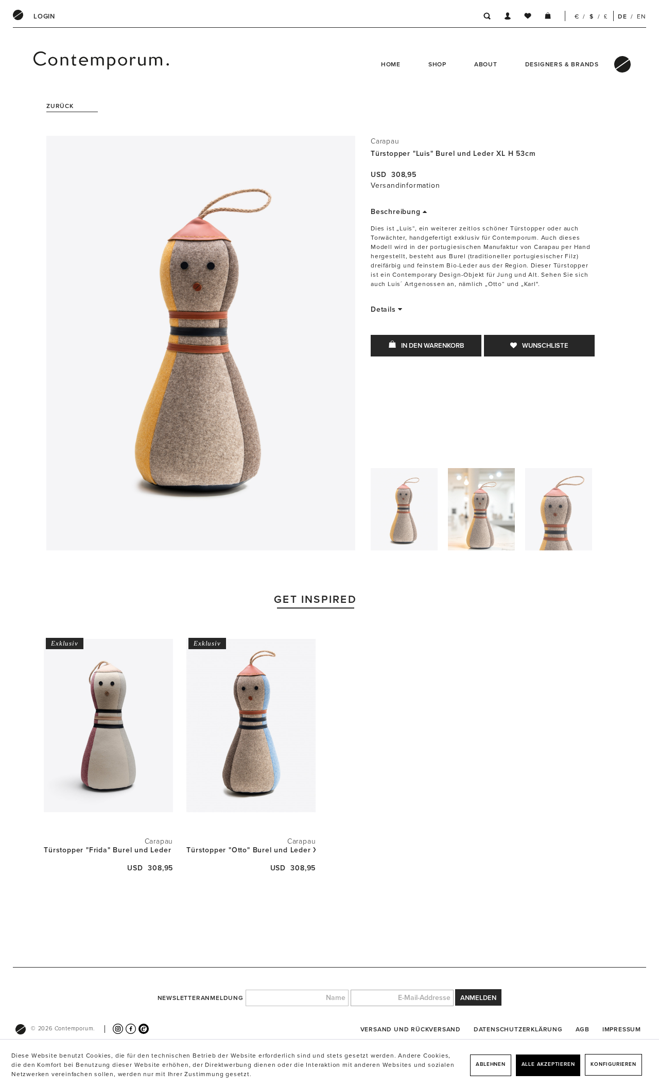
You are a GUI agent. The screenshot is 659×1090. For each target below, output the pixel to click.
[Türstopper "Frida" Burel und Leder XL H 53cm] (108, 725)
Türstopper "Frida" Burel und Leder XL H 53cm (108, 850)
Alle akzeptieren (548, 1064)
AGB (582, 1029)
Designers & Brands (562, 64)
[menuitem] (44, 16)
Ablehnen (490, 1064)
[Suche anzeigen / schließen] (484, 17)
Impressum (621, 1029)
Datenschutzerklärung (518, 1029)
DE (622, 16)
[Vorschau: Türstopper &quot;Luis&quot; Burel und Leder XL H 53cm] (404, 512)
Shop (437, 64)
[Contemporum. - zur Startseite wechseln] (61, 64)
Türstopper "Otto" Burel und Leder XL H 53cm (251, 850)
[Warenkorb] (548, 17)
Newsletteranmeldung (201, 998)
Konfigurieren (613, 1064)
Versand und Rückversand (410, 1029)
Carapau (385, 141)
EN (641, 16)
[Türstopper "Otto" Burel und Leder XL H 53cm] (251, 725)
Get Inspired (315, 599)
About (485, 64)
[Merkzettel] (527, 17)
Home (391, 64)
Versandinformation (405, 185)
